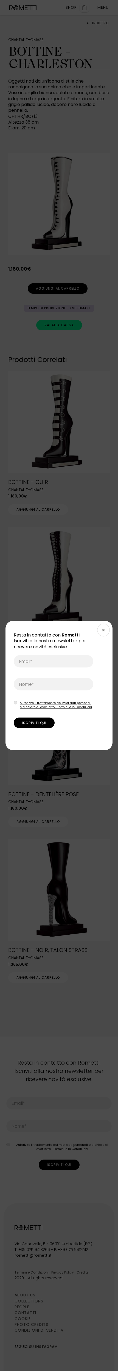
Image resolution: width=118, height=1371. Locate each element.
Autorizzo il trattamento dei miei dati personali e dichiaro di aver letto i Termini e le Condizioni (56, 704)
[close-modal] (103, 630)
